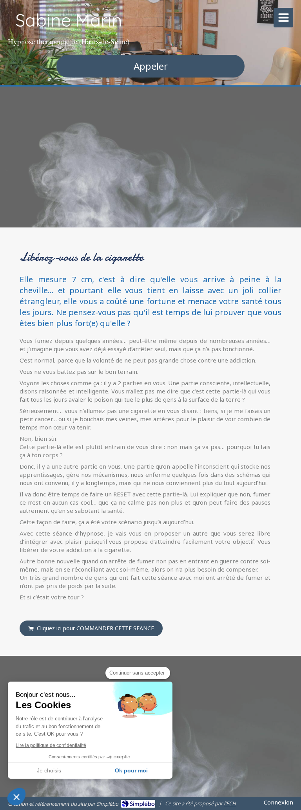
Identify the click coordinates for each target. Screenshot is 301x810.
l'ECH (230, 803)
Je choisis (49, 770)
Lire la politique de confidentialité (51, 745)
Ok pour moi (131, 770)
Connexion (278, 802)
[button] (16, 796)
